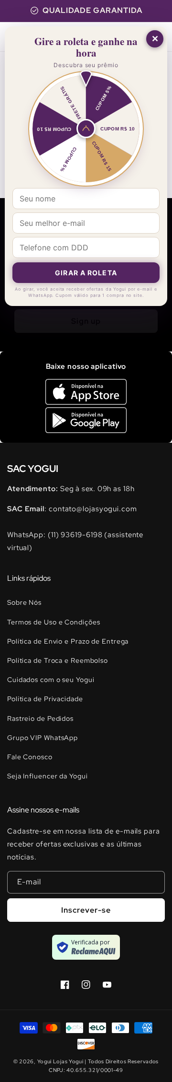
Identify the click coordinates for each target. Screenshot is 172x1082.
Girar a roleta (86, 273)
